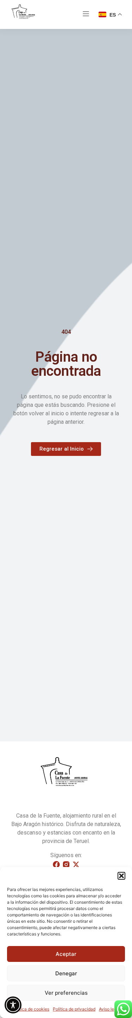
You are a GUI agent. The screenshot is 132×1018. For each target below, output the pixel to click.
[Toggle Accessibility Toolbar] (13, 1005)
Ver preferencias (66, 992)
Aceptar (66, 954)
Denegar (66, 973)
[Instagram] (66, 864)
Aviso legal (109, 1009)
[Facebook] (56, 864)
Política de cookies (30, 1009)
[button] (121, 875)
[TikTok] (76, 864)
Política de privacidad (74, 1009)
